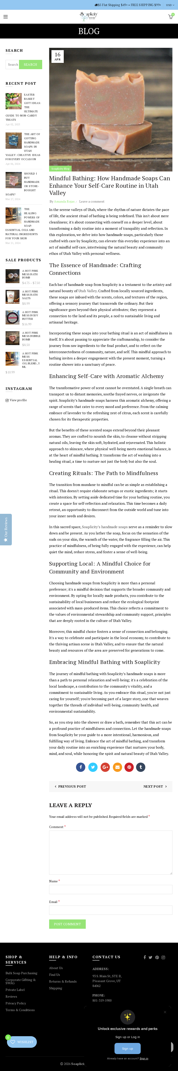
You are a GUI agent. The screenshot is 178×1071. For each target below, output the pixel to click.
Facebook (80, 767)
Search (30, 64)
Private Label (15, 989)
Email (117, 767)
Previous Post (72, 786)
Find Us (54, 974)
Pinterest (129, 767)
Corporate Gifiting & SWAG (21, 981)
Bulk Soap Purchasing (21, 973)
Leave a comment (92, 201)
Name (54, 880)
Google (105, 767)
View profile (18, 400)
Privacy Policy (16, 1003)
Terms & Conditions (20, 1010)
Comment (57, 826)
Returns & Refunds (63, 981)
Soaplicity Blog (60, 168)
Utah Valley (87, 290)
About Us (56, 968)
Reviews (11, 996)
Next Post (153, 786)
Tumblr (140, 767)
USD (169, 5)
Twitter (93, 767)
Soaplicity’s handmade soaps (105, 526)
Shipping (55, 988)
